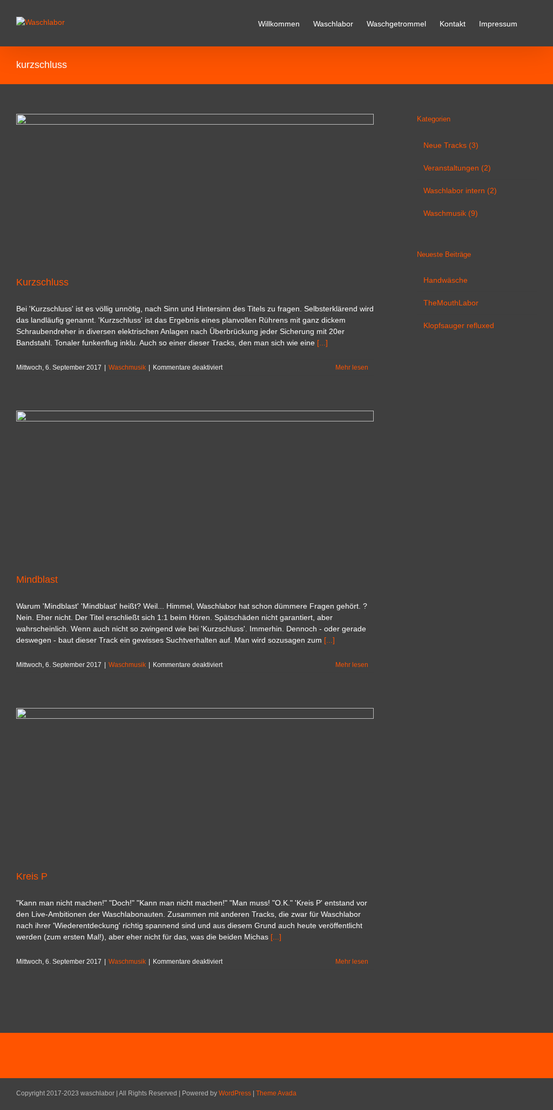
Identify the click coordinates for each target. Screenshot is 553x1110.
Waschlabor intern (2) (460, 190)
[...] (322, 342)
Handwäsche (445, 280)
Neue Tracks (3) (450, 145)
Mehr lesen (351, 367)
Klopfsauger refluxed (458, 325)
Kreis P (32, 876)
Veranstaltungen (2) (457, 168)
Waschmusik (127, 367)
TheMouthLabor (450, 302)
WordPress (235, 1093)
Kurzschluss (42, 282)
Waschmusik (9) (450, 213)
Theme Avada (276, 1093)
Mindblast (37, 579)
